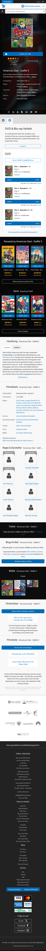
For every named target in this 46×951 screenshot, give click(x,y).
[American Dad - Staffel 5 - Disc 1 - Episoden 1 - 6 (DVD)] (9, 171)
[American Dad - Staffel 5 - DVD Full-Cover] (32, 588)
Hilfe (23, 872)
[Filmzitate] (36, 112)
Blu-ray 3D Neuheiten (23, 818)
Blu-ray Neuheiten (23, 813)
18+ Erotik (23, 763)
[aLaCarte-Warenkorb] (42, 2)
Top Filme (23, 806)
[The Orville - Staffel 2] (37, 255)
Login (38, 2)
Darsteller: (6, 90)
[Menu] (2, 11)
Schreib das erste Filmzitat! (23, 654)
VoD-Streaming (23, 777)
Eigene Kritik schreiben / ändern (23, 611)
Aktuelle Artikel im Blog (23, 561)
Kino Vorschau (23, 827)
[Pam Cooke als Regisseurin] (9, 460)
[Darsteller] (18, 112)
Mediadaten (40, 943)
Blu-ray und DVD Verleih (23, 758)
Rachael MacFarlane (24, 92)
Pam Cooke (21, 84)
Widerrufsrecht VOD (23, 882)
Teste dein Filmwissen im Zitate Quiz (23, 662)
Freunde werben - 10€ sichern (23, 788)
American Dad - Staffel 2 (23, 319)
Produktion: (7, 81)
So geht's (23, 146)
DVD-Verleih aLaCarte (32, 6)
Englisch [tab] (17, 347)
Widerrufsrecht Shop (23, 885)
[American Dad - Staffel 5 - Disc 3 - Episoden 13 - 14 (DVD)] (9, 214)
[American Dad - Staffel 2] (22, 304)
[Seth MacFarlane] (31, 476)
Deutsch (19, 420)
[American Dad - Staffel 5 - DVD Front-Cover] (7, 588)
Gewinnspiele (28, 554)
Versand (38, 183)
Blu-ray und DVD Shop (23, 760)
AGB (23, 877)
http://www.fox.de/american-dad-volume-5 (18, 440)
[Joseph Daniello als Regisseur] (31, 460)
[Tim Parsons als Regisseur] (9, 476)
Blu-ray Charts (23, 816)
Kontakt (23, 874)
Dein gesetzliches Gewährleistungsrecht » (23, 232)
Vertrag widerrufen (31, 889)
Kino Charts (23, 830)
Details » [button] (17, 175)
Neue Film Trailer (23, 833)
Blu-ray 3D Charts (23, 821)
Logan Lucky (8, 270)
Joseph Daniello (31, 84)
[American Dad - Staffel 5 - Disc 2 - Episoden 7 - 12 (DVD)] (9, 192)
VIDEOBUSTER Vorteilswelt (23, 795)
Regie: (5, 84)
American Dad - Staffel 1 (8, 319)
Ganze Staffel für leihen (23, 160)
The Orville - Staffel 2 (37, 270)
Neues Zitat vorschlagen (23, 647)
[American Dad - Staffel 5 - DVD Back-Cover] (20, 588)
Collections (7, 554)
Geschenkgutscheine (23, 785)
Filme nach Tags (23, 798)
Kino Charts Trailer (23, 839)
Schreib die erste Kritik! (23, 620)
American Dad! (22, 99)
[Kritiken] (31, 112)
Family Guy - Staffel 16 (22, 270)
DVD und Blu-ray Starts (34, 552)
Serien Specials (23, 860)
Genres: (5, 95)
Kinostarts (23, 825)
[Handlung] (9, 112)
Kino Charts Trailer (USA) (23, 841)
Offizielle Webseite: (9, 438)
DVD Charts (23, 811)
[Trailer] (13, 112)
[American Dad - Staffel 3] (37, 304)
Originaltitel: (7, 393)
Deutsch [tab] (7, 347)
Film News (23, 849)
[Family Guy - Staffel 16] (22, 255)
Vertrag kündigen (14, 889)
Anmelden (7, 2)
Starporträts (16, 554)
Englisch (19, 422)
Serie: (5, 99)
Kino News (23, 852)
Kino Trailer (23, 836)
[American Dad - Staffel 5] (22, 33)
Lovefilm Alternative (23, 792)
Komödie (24, 95)
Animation (32, 95)
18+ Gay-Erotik (23, 765)
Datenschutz (15, 943)
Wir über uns (6, 943)
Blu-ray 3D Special (23, 864)
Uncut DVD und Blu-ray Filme (23, 779)
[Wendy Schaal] (31, 508)
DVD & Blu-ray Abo (23, 771)
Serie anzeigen (23, 331)
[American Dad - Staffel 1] (8, 304)
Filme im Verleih (23, 801)
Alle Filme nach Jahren (23, 768)
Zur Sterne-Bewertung (24, 433)
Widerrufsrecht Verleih (23, 880)
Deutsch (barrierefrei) (30, 420)
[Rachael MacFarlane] (31, 492)
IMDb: (5, 433)
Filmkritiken (23, 855)
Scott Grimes (33, 90)
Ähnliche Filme (8, 275)
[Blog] (22, 112)
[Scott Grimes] (9, 492)
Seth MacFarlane (23, 90)
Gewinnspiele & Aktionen (23, 783)
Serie (18, 95)
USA (18, 81)
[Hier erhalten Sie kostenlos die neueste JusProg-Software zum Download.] (23, 910)
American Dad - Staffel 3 (37, 319)
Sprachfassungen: (9, 420)
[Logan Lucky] (8, 255)
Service (23, 868)
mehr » (34, 77)
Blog (22, 556)
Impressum (24, 943)
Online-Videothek (23, 753)
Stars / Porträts (23, 858)
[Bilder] (27, 112)
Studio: (5, 426)
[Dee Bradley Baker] (9, 508)
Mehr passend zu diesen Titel (23, 281)
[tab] (3, 121)
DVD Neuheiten (23, 808)
